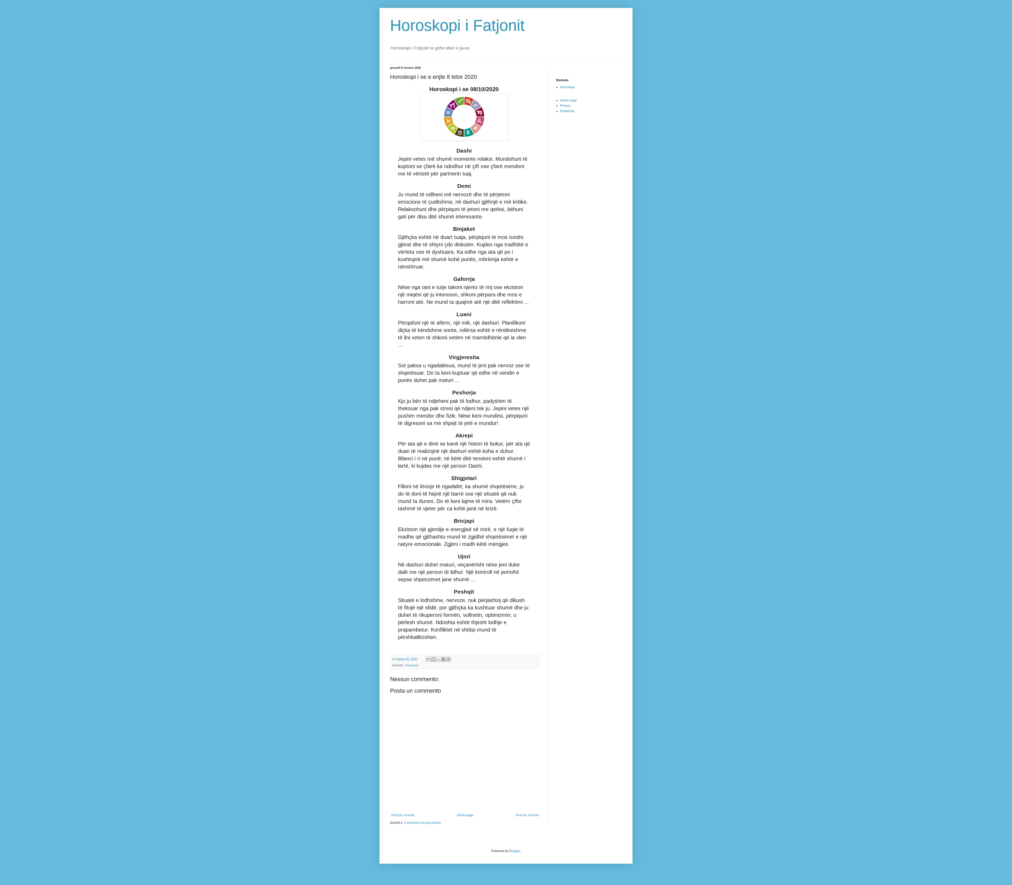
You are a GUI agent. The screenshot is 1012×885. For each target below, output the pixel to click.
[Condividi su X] (438, 659)
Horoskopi (411, 665)
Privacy (565, 105)
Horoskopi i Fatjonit (457, 25)
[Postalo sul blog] (433, 659)
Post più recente (403, 815)
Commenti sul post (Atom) (422, 823)
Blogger (514, 851)
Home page (465, 815)
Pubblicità (567, 111)
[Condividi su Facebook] (443, 659)
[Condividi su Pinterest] (448, 659)
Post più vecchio (527, 815)
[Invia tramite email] (428, 659)
